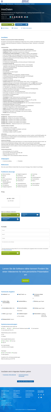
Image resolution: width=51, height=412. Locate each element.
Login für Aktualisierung (17, 397)
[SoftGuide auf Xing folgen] (39, 397)
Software (4, 3)
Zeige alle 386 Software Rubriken (25, 381)
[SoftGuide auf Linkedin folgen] (41, 395)
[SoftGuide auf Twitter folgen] (43, 395)
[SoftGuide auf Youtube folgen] (41, 397)
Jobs (2, 395)
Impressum (3, 397)
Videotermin (25, 280)
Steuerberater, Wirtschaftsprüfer (9, 374)
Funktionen (15, 28)
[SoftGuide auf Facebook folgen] (39, 395)
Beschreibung (5, 28)
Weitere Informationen (27, 28)
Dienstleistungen (10, 3)
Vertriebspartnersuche (29, 394)
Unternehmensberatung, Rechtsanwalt (22, 3)
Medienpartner (15, 395)
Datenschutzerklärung (8, 249)
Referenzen (3, 394)
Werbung (14, 394)
